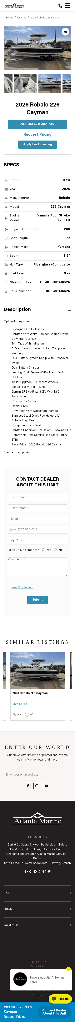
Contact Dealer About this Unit (54, 1012)
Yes (48, 550)
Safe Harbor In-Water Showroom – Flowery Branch (37, 863)
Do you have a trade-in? (23, 550)
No (60, 550)
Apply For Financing (37, 144)
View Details (20, 704)
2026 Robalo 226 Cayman (45, 18)
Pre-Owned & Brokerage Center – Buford (37, 849)
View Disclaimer (22, 587)
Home (9, 18)
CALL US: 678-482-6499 (37, 124)
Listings (21, 18)
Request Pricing (37, 135)
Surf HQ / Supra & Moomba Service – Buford (37, 844)
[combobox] (12, 529)
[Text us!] (60, 1000)
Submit (37, 599)
